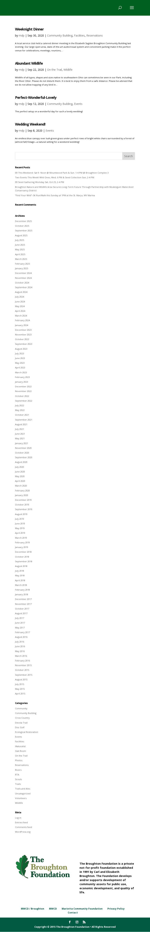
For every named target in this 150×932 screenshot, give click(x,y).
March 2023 (21, 372)
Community (21, 708)
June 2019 (20, 523)
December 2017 (23, 599)
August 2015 (21, 679)
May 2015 (20, 688)
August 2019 (21, 514)
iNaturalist (20, 746)
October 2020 (22, 452)
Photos (18, 760)
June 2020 (20, 471)
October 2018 (22, 556)
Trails (18, 783)
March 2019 (21, 537)
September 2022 (23, 400)
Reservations (94, 35)
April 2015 (20, 693)
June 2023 (20, 358)
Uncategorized (22, 793)
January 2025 (21, 268)
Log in (18, 817)
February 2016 (22, 660)
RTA (17, 774)
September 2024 (23, 287)
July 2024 (19, 296)
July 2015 (19, 684)
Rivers (18, 769)
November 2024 (23, 277)
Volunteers (21, 798)
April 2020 (20, 480)
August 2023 (21, 348)
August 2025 (21, 235)
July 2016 (19, 641)
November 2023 (23, 334)
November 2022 (23, 391)
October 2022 (22, 396)
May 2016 (20, 651)
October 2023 (22, 339)
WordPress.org (22, 831)
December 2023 (23, 329)
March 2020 (21, 485)
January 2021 (21, 443)
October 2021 (22, 414)
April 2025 (20, 254)
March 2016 (21, 655)
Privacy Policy (116, 908)
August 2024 (21, 291)
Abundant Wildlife (29, 63)
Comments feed (23, 827)
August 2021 (21, 424)
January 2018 (21, 594)
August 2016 (21, 636)
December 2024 (23, 273)
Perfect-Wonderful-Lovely (35, 97)
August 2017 (21, 613)
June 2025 (20, 244)
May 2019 (20, 528)
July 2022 (19, 405)
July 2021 (19, 429)
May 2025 (20, 249)
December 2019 (23, 499)
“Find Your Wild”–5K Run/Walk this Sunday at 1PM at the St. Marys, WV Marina (55, 195)
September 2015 (23, 674)
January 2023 (21, 381)
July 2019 (19, 518)
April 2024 (20, 310)
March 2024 (21, 315)
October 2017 (22, 608)
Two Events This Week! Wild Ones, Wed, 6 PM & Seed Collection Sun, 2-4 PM (54, 177)
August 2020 (21, 462)
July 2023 (19, 353)
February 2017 (22, 632)
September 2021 (23, 419)
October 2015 (22, 669)
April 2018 (20, 580)
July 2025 (19, 240)
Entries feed (21, 822)
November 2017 (23, 603)
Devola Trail (21, 722)
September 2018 (23, 561)
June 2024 (20, 301)
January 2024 (21, 325)
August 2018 (21, 566)
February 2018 (22, 589)
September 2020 (23, 457)
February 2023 (22, 377)
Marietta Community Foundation (82, 908)
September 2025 (23, 230)
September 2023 (23, 343)
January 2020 (21, 495)
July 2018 (19, 570)
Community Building (59, 35)
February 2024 (22, 320)
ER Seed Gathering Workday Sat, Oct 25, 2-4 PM (39, 182)
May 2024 (20, 306)
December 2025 (23, 221)
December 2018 (23, 551)
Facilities (79, 35)
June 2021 (20, 433)
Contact (73, 912)
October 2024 (22, 282)
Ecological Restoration (26, 732)
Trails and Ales (22, 788)
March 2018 (21, 585)
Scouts (18, 779)
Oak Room (20, 750)
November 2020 (23, 447)
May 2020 (20, 476)
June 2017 (20, 622)
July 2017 (19, 618)
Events (78, 104)
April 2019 (20, 532)
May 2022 (20, 410)
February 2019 (22, 542)
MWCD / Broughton (32, 908)
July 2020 (19, 466)
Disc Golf (19, 727)
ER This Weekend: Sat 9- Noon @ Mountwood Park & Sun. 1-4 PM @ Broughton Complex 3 (62, 172)
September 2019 (23, 509)
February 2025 (22, 263)
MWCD (53, 908)
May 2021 (20, 438)
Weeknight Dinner (29, 29)
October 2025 (22, 225)
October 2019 (22, 504)
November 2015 (23, 665)
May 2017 (20, 627)
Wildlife (67, 69)
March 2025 (21, 259)
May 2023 (20, 362)
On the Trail (54, 69)
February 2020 (22, 490)
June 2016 (20, 646)
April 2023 (20, 367)
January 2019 (21, 547)
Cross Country (22, 717)
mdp (21, 35)
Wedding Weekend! (30, 124)
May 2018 (20, 575)
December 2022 (23, 386)
